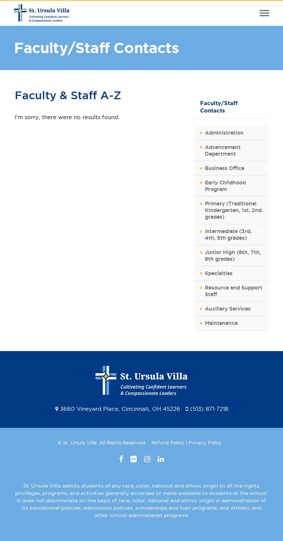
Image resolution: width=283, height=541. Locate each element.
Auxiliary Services (228, 309)
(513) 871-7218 (209, 409)
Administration (224, 133)
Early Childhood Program (225, 186)
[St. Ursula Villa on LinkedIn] (161, 459)
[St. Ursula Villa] (41, 18)
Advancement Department (223, 150)
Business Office (224, 168)
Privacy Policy (205, 442)
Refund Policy (167, 442)
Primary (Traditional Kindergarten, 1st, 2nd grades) (233, 210)
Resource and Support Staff (233, 291)
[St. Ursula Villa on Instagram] (147, 459)
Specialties (219, 273)
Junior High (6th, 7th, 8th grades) (233, 255)
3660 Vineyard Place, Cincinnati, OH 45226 (120, 409)
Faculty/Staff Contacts (219, 107)
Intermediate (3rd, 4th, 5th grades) (228, 234)
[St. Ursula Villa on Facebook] (121, 459)
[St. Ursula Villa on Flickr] (133, 459)
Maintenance (221, 323)
